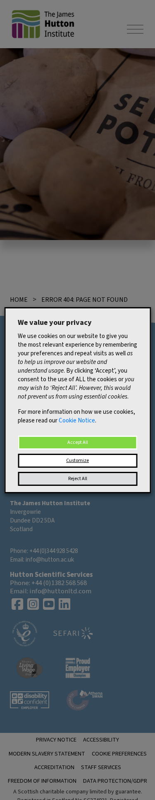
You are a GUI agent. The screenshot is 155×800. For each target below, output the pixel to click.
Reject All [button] (77, 478)
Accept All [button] (77, 442)
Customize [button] (77, 460)
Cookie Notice (77, 420)
